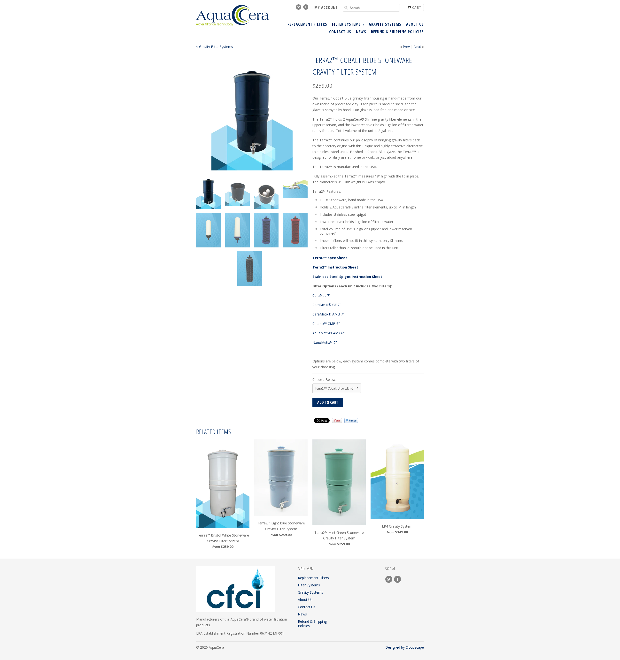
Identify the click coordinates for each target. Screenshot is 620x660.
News (361, 32)
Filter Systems (348, 24)
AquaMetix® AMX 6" (328, 333)
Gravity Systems (385, 24)
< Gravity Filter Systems (214, 46)
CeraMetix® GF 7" (326, 304)
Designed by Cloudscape (404, 647)
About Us (415, 24)
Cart (416, 7)
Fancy (351, 420)
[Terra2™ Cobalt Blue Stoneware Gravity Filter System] (252, 112)
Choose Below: (324, 379)
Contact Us (340, 32)
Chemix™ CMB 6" (326, 323)
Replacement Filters (307, 24)
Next (417, 46)
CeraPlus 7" (322, 295)
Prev (406, 46)
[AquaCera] (232, 16)
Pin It (337, 420)
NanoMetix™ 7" (324, 342)
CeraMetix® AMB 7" (328, 314)
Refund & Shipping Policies (397, 32)
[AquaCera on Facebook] (306, 8)
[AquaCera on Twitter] (299, 8)
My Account (326, 7)
